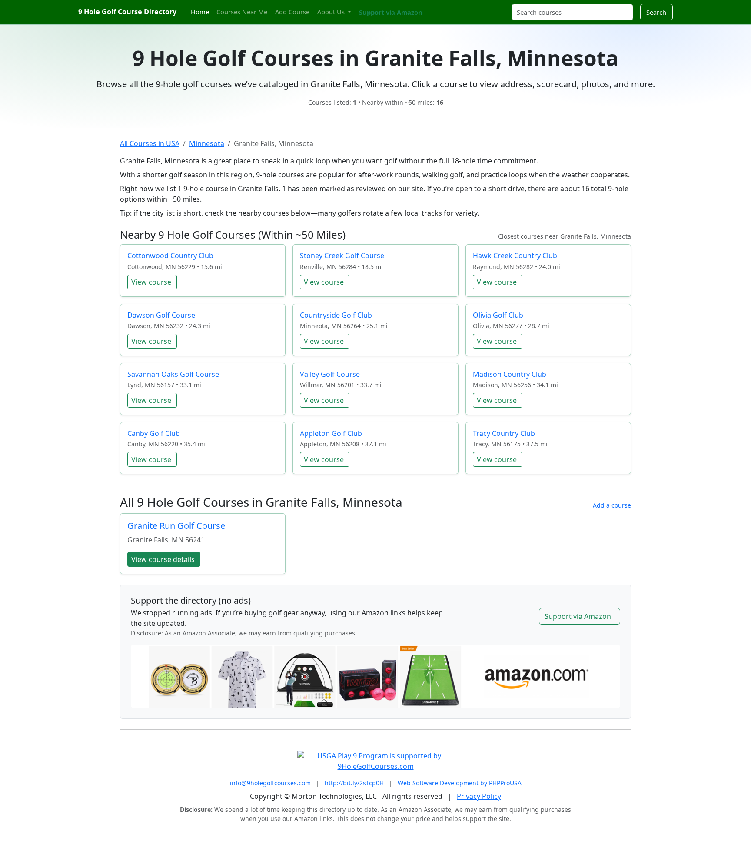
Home (200, 11)
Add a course (612, 505)
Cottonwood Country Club (170, 255)
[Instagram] (439, 7)
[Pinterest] (447, 7)
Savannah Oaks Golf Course (173, 374)
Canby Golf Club (153, 433)
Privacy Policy (479, 796)
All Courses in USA (149, 143)
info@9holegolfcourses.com (270, 783)
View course (151, 282)
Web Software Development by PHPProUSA (460, 783)
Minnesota (206, 143)
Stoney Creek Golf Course (342, 255)
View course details (163, 559)
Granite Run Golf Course (176, 526)
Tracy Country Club (504, 433)
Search (656, 12)
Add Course (292, 11)
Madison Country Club (509, 374)
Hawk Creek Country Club (515, 255)
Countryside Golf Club (336, 315)
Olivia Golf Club (498, 315)
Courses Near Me (241, 11)
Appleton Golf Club (331, 433)
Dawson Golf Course (161, 315)
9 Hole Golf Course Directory (127, 12)
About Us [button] (331, 11)
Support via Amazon (390, 12)
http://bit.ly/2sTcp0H (354, 783)
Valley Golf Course (330, 374)
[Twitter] (432, 7)
